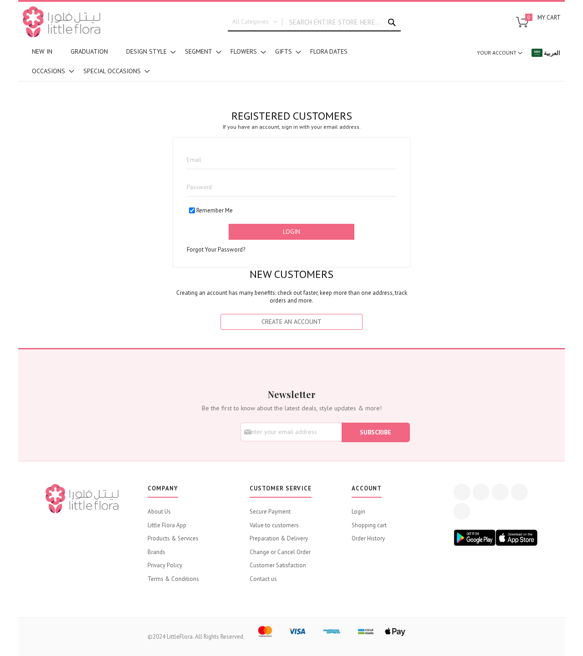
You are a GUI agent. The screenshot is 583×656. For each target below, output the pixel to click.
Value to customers (274, 525)
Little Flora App (167, 525)
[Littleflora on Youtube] (519, 492)
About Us (159, 511)
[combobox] (314, 22)
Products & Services (173, 538)
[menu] (200, 61)
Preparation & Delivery (279, 538)
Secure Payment (270, 511)
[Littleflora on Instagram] (500, 492)
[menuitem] (42, 51)
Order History (368, 538)
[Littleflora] (61, 21)
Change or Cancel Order (280, 552)
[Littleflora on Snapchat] (462, 511)
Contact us (263, 579)
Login (358, 511)
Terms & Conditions (173, 579)
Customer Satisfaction (278, 565)
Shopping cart (369, 525)
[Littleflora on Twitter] (481, 492)
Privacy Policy (165, 565)
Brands (156, 552)
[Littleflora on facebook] (462, 492)
